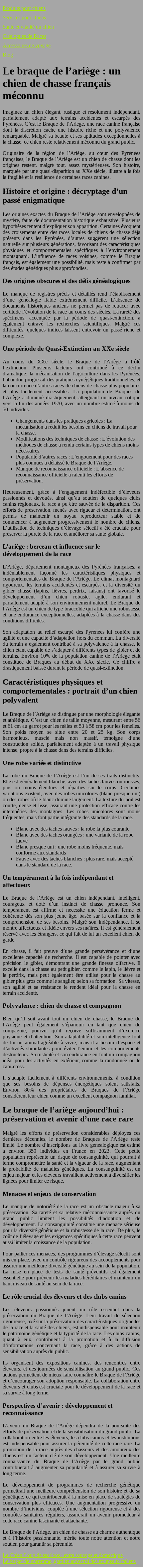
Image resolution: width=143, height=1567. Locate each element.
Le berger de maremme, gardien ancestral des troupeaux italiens (69, 1561)
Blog (8, 55)
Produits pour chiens (24, 8)
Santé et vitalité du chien (28, 27)
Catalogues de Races (24, 36)
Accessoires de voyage (27, 45)
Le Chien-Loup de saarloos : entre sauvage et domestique (63, 1555)
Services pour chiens (24, 17)
